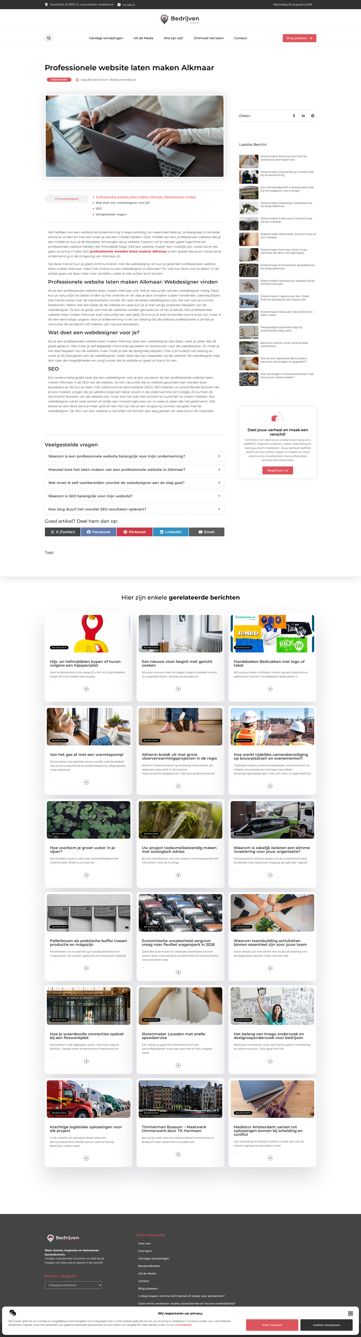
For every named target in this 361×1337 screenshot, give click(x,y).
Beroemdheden (149, 1266)
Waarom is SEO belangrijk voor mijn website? (134, 496)
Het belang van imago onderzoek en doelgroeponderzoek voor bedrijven (269, 1036)
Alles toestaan (272, 1325)
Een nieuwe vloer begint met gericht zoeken (177, 663)
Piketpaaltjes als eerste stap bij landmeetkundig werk (282, 328)
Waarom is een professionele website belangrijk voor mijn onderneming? (134, 456)
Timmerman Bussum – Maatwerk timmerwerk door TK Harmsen (174, 1129)
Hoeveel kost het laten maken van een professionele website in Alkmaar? (134, 469)
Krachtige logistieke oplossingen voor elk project (86, 1129)
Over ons (144, 1243)
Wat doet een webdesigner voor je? (123, 203)
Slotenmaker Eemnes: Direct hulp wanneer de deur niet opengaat (284, 251)
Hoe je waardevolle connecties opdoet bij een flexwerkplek (87, 1036)
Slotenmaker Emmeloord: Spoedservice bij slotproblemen (288, 266)
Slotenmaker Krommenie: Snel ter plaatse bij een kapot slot (284, 158)
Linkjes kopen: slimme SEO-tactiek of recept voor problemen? (181, 1296)
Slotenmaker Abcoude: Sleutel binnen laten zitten (287, 313)
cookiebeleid (183, 1324)
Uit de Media (143, 38)
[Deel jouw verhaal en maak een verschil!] (278, 417)
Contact (240, 38)
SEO (99, 208)
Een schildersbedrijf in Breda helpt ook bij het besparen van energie (287, 189)
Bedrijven (59, 79)
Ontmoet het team (209, 38)
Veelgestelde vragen (111, 214)
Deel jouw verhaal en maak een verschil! (278, 432)
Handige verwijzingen (106, 38)
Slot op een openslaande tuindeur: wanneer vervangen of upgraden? (284, 360)
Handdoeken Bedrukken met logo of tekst (269, 663)
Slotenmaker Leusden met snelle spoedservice (173, 1036)
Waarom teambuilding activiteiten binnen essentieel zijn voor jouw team (270, 943)
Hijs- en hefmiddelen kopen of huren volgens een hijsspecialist (85, 663)
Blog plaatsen (148, 1288)
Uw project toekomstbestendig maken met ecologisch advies (179, 850)
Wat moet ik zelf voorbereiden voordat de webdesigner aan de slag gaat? (134, 483)
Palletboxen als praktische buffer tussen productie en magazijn (88, 943)
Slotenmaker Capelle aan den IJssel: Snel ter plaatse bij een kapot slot (285, 297)
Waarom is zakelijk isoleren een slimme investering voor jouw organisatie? (272, 850)
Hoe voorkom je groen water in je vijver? (82, 850)
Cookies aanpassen (326, 1325)
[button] (350, 1313)
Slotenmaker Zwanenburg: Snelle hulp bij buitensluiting (287, 173)
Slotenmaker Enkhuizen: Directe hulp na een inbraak (286, 220)
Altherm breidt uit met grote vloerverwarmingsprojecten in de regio (179, 756)
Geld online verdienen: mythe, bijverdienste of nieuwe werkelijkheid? (186, 1303)
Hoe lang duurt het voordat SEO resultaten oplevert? (134, 509)
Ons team (145, 1251)
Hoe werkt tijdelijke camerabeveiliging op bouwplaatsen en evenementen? (271, 756)
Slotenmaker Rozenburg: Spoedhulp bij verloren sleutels (288, 282)
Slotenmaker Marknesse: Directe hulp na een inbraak (288, 235)
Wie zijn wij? (173, 38)
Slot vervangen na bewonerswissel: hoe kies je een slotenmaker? (287, 375)
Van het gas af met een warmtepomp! (86, 754)
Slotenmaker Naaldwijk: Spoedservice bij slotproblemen (286, 204)
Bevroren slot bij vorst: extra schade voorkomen (284, 344)
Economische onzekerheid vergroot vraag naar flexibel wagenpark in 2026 (178, 943)
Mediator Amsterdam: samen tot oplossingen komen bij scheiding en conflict (268, 1131)
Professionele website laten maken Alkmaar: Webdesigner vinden (146, 197)
